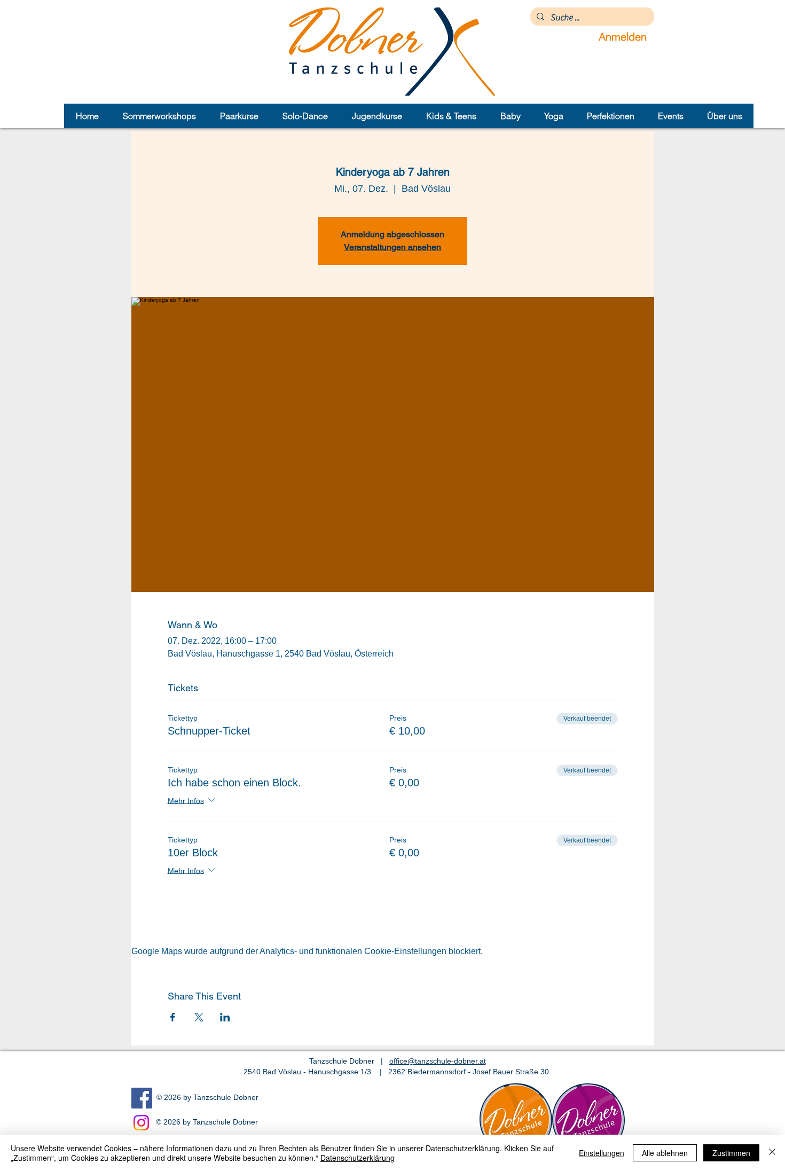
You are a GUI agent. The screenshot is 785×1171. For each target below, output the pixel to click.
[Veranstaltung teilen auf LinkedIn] (225, 1017)
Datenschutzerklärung (357, 1157)
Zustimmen (731, 1152)
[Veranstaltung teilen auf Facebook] (173, 1017)
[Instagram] (141, 1122)
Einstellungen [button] (601, 1152)
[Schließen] (772, 1152)
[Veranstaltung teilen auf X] (199, 1017)
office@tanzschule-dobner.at (437, 1061)
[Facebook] (141, 1098)
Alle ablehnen (665, 1152)
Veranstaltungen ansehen (392, 247)
